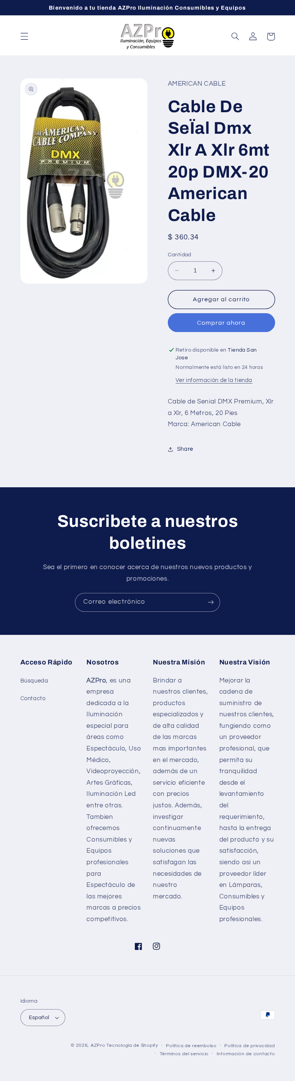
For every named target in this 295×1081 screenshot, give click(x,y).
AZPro (98, 1045)
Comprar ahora (221, 323)
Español (39, 1017)
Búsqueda (34, 681)
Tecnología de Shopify (132, 1045)
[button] (24, 36)
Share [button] (185, 449)
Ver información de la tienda (214, 380)
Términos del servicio (184, 1054)
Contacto (33, 698)
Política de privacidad (249, 1046)
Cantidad (179, 254)
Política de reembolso (191, 1046)
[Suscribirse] (211, 602)
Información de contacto (246, 1054)
